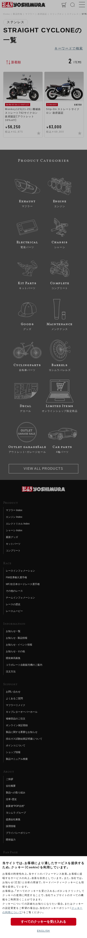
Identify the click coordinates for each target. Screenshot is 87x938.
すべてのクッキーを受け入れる (43, 921)
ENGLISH (43, 930)
